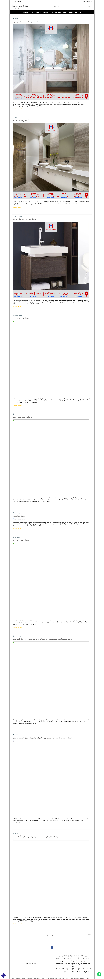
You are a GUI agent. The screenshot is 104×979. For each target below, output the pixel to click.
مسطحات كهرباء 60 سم (73, 961)
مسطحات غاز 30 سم (66, 958)
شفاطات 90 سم (71, 963)
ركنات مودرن (74, 968)
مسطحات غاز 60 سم (76, 958)
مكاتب (78, 969)
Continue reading (18, 109)
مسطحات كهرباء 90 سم (84, 961)
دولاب (90, 968)
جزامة (86, 968)
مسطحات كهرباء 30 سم (62, 961)
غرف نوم (38, 12)
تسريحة (68, 969)
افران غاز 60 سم (71, 955)
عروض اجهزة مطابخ (85, 971)
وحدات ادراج (73, 969)
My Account (87, 1)
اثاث (33, 12)
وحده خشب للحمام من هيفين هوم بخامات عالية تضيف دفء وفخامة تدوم (42, 639)
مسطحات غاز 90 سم (86, 958)
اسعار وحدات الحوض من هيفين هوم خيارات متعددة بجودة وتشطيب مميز (42, 738)
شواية (89, 963)
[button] (99, 974)
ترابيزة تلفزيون (81, 968)
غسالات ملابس (78, 964)
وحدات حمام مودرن (21, 318)
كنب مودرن (68, 968)
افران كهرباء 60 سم (69, 956)
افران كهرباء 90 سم (78, 956)
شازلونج (63, 968)
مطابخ (52, 12)
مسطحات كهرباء (73, 960)
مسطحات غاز (58, 958)
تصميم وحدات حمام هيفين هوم (25, 22)
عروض (64, 12)
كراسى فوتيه (58, 968)
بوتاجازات (86, 956)
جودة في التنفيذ (19, 516)
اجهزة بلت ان (26, 12)
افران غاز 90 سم (79, 955)
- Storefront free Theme (30, 963)
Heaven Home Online (20, 6)
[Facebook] (91, 2)
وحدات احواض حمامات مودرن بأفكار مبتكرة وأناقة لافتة (35, 836)
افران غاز (65, 955)
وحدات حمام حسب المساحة (24, 219)
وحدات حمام (46, 12)
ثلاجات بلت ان (79, 963)
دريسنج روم (58, 12)
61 (53, 935)
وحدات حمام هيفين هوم (22, 417)
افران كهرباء (61, 956)
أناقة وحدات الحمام (21, 120)
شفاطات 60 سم (63, 963)
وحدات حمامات (74, 972)
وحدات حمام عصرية (21, 540)
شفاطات (58, 963)
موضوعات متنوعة (73, 12)
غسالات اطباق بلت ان (69, 964)
